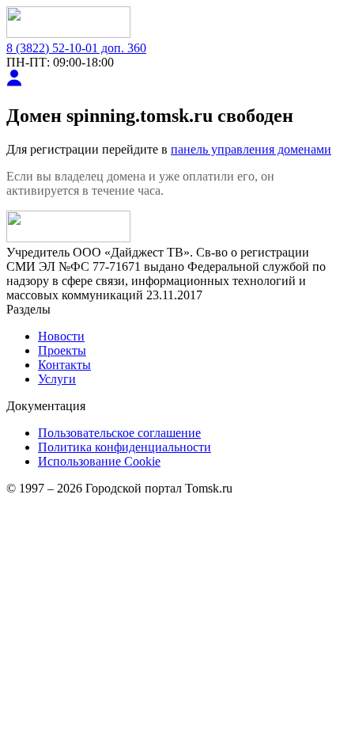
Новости (61, 336)
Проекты (62, 350)
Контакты (64, 364)
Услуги (57, 379)
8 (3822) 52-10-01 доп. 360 (76, 48)
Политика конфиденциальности (124, 447)
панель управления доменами (251, 149)
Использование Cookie (99, 461)
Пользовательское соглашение (119, 432)
